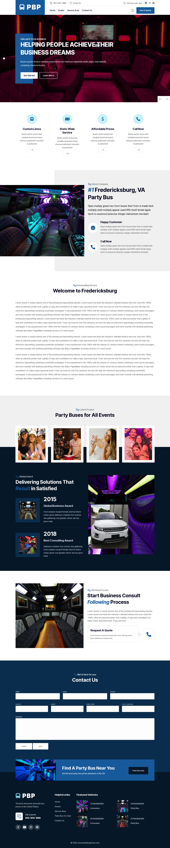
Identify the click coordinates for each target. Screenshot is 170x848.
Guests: (18, 704)
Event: (53, 704)
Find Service (138, 770)
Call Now (138, 129)
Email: (65, 691)
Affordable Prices (102, 129)
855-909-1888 (59, 3)
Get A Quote (145, 10)
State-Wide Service (67, 130)
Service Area (73, 10)
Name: (18, 691)
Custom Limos (32, 129)
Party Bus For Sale (63, 816)
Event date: (90, 704)
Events (61, 10)
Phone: (112, 691)
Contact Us (87, 10)
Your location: (127, 704)
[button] (167, 99)
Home (52, 10)
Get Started (29, 75)
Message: (19, 716)
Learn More (48, 75)
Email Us (77, 3)
